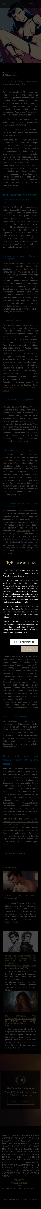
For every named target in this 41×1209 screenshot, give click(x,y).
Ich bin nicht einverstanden (24, 642)
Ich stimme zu (30, 649)
